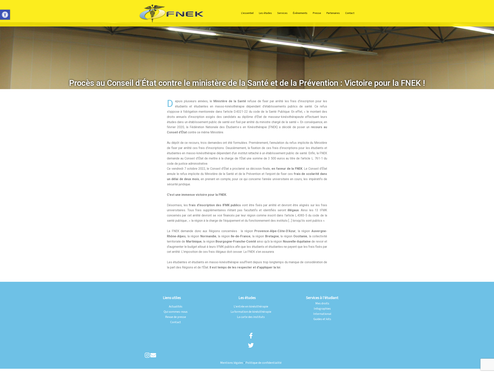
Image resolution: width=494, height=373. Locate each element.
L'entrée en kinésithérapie (251, 307)
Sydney (191, 288)
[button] (5, 15)
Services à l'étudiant (322, 297)
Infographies (322, 309)
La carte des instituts (251, 317)
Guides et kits (322, 319)
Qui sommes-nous (176, 312)
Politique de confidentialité (263, 363)
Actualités (175, 307)
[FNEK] (171, 13)
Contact (349, 13)
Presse (317, 13)
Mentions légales (231, 363)
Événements (300, 13)
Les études (265, 13)
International (322, 314)
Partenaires (333, 13)
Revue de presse (175, 317)
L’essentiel (247, 13)
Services (282, 13)
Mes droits (322, 303)
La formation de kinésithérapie (251, 312)
